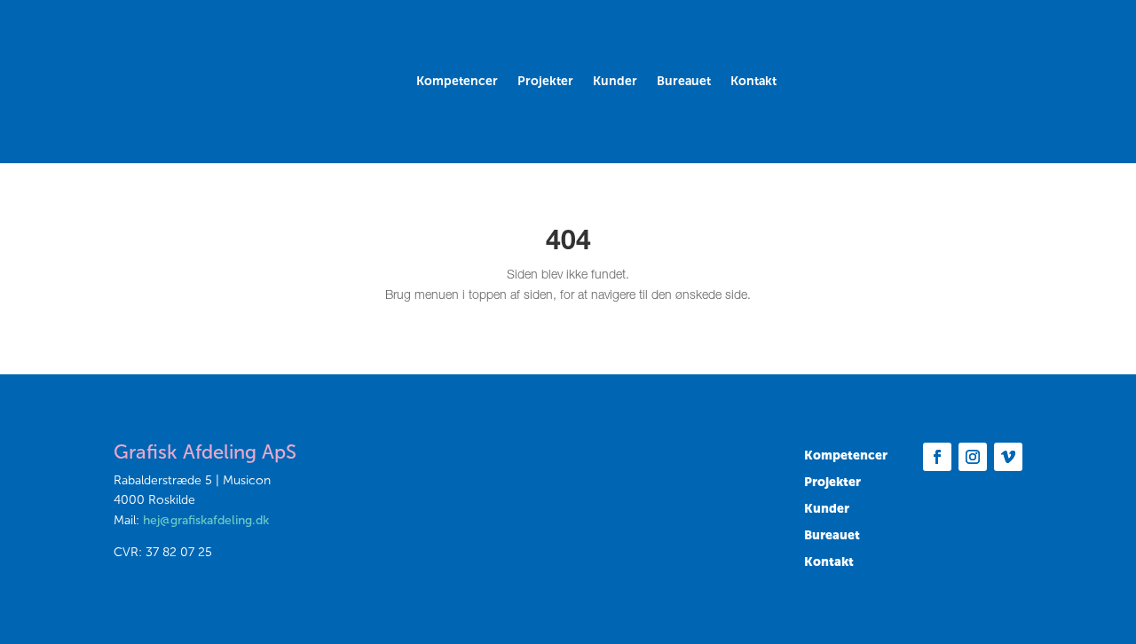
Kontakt (753, 82)
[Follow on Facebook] (937, 457)
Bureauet (684, 82)
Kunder (615, 82)
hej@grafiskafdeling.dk (206, 520)
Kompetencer (457, 82)
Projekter (545, 82)
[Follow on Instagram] (972, 457)
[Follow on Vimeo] (1008, 457)
